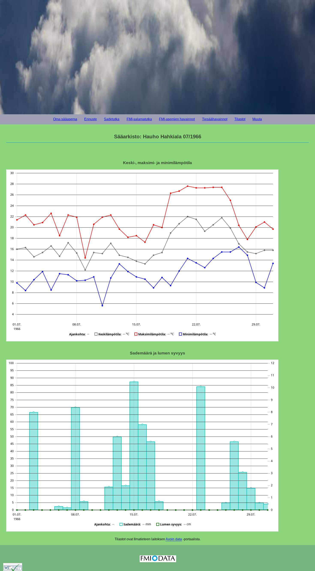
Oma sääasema (65, 119)
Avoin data (174, 539)
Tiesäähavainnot (214, 119)
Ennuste (90, 119)
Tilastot (239, 119)
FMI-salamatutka (139, 119)
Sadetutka (111, 119)
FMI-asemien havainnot (177, 119)
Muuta (257, 119)
